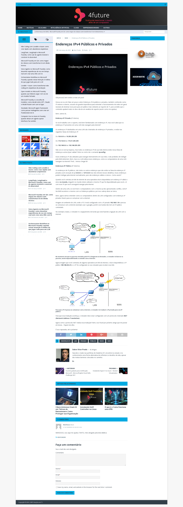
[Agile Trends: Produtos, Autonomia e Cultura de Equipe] (35, 146)
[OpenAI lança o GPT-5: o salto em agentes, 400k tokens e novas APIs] (45, 139)
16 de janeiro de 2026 (36, 232)
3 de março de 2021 (64, 50)
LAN (75, 341)
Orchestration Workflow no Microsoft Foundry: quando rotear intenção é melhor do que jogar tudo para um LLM (35, 79)
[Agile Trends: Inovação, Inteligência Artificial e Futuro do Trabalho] (26, 146)
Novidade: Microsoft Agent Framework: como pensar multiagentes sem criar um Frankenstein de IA (35, 110)
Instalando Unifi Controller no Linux (88, 408)
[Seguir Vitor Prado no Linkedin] (73, 361)
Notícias (30, 28)
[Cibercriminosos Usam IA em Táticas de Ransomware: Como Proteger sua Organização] (67, 396)
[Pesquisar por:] (154, 32)
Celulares (42, 28)
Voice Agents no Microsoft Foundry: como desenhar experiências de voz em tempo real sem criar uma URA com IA (35, 71)
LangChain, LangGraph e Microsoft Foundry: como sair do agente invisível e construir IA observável (35, 54)
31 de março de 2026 (36, 188)
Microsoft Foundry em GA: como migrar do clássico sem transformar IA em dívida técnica (35, 63)
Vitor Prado (77, 50)
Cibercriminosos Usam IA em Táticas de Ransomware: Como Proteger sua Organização (67, 410)
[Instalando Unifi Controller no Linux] (91, 396)
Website (58, 481)
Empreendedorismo (91, 28)
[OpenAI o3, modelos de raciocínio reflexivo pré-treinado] (45, 153)
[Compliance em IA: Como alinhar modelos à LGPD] (26, 153)
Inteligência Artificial (60, 28)
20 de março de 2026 (36, 203)
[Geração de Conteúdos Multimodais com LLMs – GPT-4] (35, 153)
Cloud (76, 28)
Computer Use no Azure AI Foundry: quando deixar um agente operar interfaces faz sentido (33, 118)
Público (93, 341)
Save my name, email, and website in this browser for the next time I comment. (85, 487)
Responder (62, 437)
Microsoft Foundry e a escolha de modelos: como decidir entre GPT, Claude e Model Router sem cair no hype (35, 102)
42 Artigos (93, 350)
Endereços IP (65, 341)
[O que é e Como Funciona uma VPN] (116, 396)
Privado (83, 341)
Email (57, 475)
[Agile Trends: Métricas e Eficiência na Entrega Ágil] (45, 146)
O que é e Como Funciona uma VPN (115, 408)
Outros (106, 28)
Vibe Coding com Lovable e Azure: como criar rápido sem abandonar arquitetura (39, 170)
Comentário (60, 453)
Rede (86, 50)
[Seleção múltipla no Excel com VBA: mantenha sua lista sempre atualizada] (35, 139)
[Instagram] (165, 4)
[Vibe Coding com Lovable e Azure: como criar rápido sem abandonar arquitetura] (22, 170)
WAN (109, 341)
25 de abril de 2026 (35, 174)
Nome (58, 469)
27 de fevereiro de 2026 (36, 217)
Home (20, 28)
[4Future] (91, 24)
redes (102, 341)
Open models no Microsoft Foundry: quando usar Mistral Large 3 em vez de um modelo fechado (34, 93)
